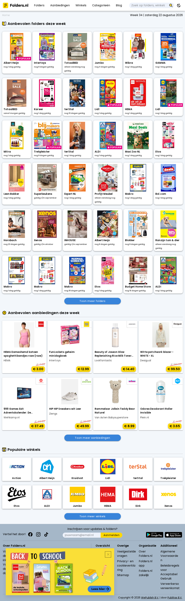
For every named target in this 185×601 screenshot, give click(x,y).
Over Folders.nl (145, 553)
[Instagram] (38, 534)
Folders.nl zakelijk (145, 573)
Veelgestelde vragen (126, 553)
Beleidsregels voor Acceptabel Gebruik (169, 572)
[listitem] (39, 5)
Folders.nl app (145, 563)
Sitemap (123, 575)
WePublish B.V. (150, 597)
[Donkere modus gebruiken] (179, 5)
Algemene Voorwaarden (169, 555)
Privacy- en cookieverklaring (126, 565)
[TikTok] (46, 534)
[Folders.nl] (15, 5)
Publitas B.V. (174, 597)
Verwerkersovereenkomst (170, 586)
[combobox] (148, 5)
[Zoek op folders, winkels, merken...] (171, 5)
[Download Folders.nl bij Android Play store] (154, 535)
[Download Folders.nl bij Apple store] (173, 535)
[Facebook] (30, 534)
